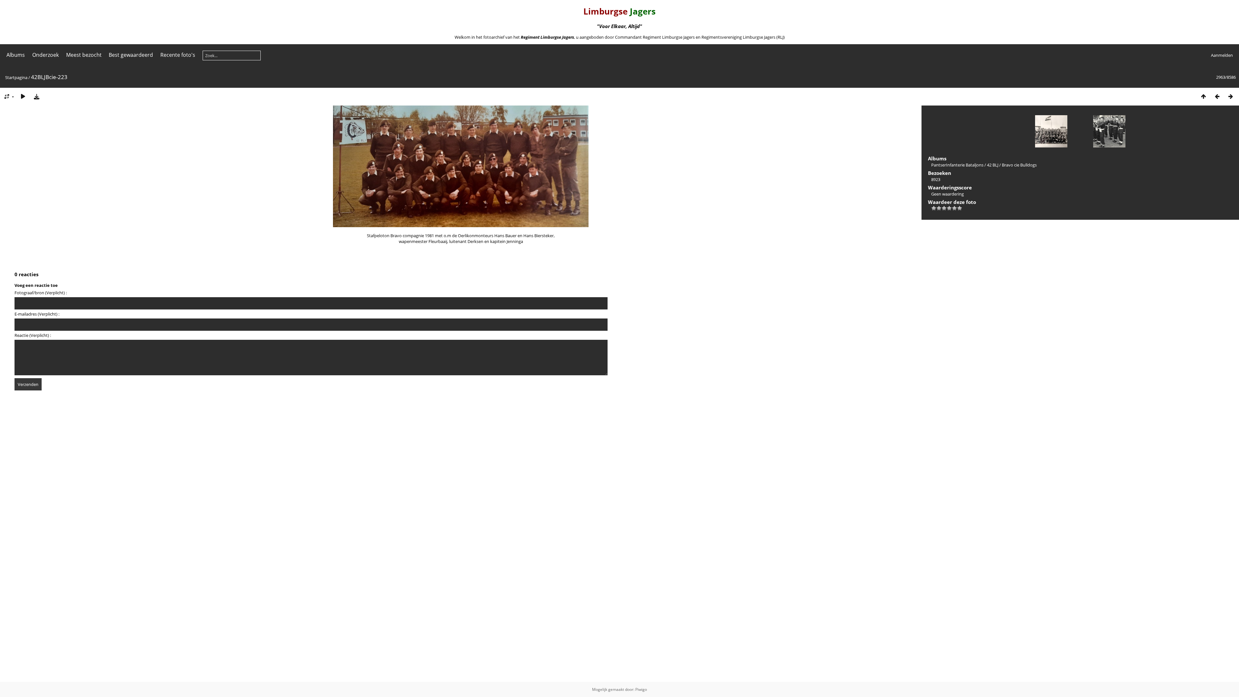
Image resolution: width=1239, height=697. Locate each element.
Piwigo (641, 689)
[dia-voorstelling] (23, 96)
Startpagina (16, 77)
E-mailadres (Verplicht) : (37, 314)
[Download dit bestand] (36, 96)
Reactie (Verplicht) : (33, 335)
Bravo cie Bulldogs (1019, 165)
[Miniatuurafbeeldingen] (1203, 96)
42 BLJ (992, 165)
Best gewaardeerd (131, 54)
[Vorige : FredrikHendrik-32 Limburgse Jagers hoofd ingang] (1217, 96)
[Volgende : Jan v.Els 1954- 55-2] (1230, 96)
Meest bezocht (84, 54)
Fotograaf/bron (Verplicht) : (41, 293)
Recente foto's (177, 54)
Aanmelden (1222, 55)
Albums (15, 54)
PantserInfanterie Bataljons (957, 165)
